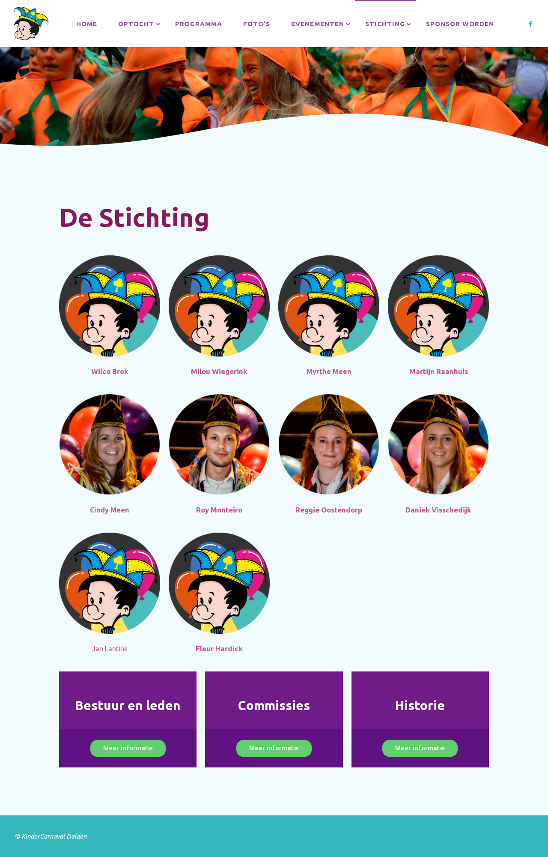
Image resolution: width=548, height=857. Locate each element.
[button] (128, 748)
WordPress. (516, 836)
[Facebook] (530, 24)
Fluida (481, 836)
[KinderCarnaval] (31, 23)
